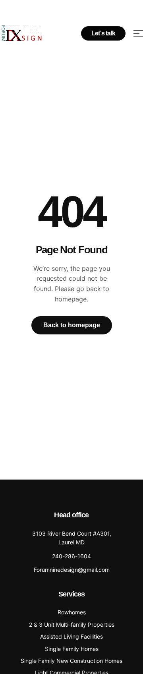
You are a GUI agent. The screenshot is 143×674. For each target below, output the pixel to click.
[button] (103, 33)
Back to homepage (71, 325)
